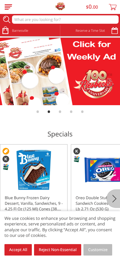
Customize (98, 249)
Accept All (18, 249)
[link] (60, 71)
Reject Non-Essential (57, 249)
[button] (33, 194)
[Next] (113, 198)
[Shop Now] (8, 7)
